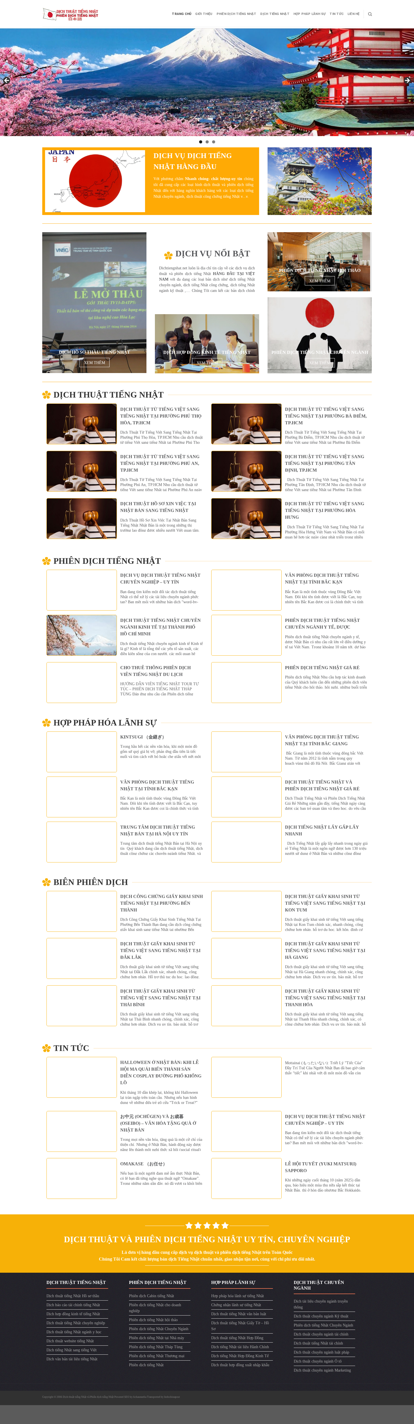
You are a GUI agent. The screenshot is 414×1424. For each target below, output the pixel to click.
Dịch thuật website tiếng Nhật (70, 1341)
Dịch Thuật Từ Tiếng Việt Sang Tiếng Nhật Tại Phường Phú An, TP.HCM (159, 463)
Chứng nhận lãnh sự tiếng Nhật (236, 1305)
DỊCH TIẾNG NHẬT (274, 14)
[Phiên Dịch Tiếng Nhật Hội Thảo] (319, 261)
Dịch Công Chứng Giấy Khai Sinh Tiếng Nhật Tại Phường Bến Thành (161, 903)
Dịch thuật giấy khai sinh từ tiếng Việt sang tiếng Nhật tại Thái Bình (160, 998)
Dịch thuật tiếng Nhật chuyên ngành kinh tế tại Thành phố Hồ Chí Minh (160, 627)
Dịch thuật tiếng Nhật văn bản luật (238, 1314)
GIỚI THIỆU (203, 14)
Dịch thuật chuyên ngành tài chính (321, 1334)
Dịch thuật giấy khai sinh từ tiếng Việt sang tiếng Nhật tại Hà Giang (325, 950)
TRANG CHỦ (181, 14)
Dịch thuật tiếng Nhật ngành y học (73, 1332)
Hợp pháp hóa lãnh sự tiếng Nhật (237, 1296)
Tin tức (71, 1048)
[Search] (370, 14)
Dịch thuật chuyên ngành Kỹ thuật (321, 1316)
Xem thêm (94, 363)
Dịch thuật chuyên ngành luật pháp (321, 1352)
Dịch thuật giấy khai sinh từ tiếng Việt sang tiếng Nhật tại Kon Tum (325, 903)
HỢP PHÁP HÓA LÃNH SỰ (105, 722)
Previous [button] (7, 81)
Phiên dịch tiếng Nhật (237, 14)
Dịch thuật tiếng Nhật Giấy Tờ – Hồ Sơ (240, 1326)
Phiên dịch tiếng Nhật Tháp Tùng (155, 1347)
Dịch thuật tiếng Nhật (109, 395)
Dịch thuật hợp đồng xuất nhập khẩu (240, 1365)
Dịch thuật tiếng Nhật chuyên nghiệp (75, 1323)
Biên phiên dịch (91, 882)
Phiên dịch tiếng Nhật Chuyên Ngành (158, 1329)
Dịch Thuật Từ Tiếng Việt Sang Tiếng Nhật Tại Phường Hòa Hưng (324, 510)
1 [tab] (200, 141)
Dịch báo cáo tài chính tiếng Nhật (73, 1305)
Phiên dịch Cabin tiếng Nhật (151, 1296)
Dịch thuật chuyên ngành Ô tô (318, 1361)
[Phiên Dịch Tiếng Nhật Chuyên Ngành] (320, 335)
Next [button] (407, 81)
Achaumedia (139, 1397)
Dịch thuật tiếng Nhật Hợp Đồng (237, 1338)
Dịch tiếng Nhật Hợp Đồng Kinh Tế (240, 1356)
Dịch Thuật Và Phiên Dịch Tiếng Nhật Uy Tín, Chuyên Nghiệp (207, 1239)
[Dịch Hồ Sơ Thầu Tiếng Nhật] (94, 302)
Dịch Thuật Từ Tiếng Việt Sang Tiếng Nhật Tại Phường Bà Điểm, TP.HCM (326, 416)
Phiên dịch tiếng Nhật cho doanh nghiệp (155, 1308)
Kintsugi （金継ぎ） (143, 737)
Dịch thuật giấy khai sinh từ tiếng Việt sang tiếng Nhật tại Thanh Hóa (325, 998)
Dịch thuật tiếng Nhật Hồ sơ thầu (72, 1296)
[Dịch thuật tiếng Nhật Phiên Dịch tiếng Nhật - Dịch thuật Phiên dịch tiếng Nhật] (70, 14)
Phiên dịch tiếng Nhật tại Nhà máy (156, 1338)
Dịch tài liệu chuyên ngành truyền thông (321, 1304)
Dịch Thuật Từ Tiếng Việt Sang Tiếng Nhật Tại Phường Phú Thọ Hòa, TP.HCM (160, 416)
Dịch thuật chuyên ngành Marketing (322, 1370)
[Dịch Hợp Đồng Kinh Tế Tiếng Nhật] (207, 343)
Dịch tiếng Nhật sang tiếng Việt (71, 1350)
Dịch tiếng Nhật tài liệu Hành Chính (240, 1347)
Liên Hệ (354, 14)
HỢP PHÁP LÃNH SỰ (309, 14)
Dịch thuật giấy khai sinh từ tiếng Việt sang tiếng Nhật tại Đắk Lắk (160, 950)
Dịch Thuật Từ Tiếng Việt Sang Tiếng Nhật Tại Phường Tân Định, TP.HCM (324, 463)
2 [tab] (207, 141)
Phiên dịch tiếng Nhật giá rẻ (322, 667)
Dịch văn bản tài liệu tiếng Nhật (71, 1359)
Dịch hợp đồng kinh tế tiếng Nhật (73, 1314)
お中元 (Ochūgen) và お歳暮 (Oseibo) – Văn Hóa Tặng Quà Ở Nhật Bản (158, 1123)
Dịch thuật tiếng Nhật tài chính (318, 1343)
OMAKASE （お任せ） (143, 1163)
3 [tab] (213, 141)
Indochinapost (172, 1397)
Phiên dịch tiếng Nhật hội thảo (153, 1320)
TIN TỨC (337, 14)
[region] (207, 82)
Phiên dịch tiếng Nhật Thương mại (156, 1356)
